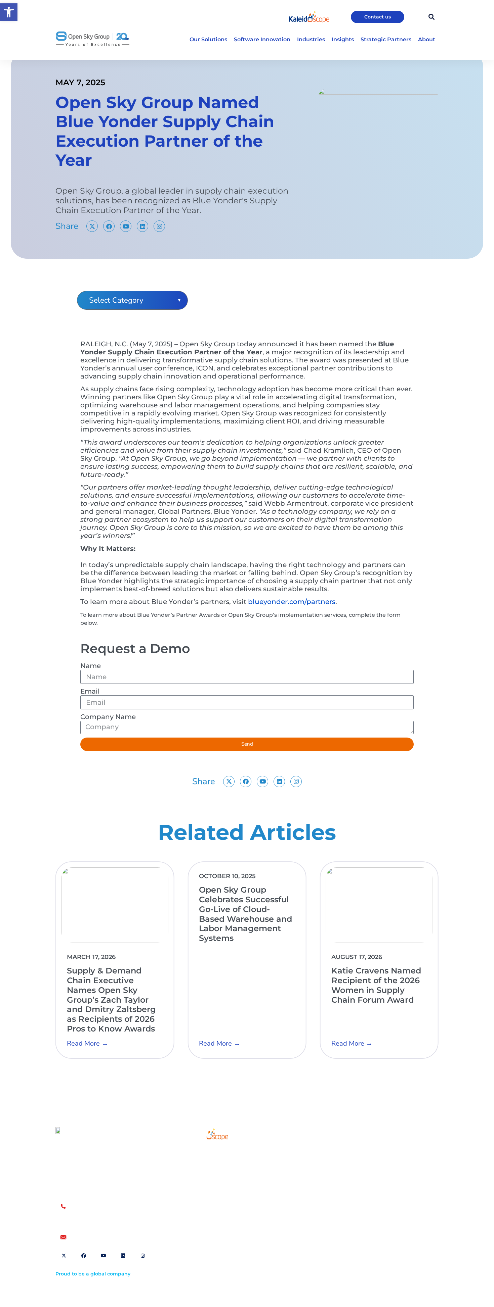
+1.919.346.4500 (89, 1221)
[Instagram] (159, 226)
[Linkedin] (142, 226)
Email (90, 691)
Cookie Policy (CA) (375, 1162)
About (196, 1167)
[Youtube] (125, 226)
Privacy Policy (370, 1152)
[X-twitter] (92, 226)
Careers (198, 1182)
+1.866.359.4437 (89, 1214)
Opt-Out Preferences (321, 1162)
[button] (8, 12)
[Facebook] (109, 226)
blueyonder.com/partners (291, 602)
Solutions (200, 1152)
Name (90, 666)
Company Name (108, 717)
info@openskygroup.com (102, 1237)
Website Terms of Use (322, 1152)
